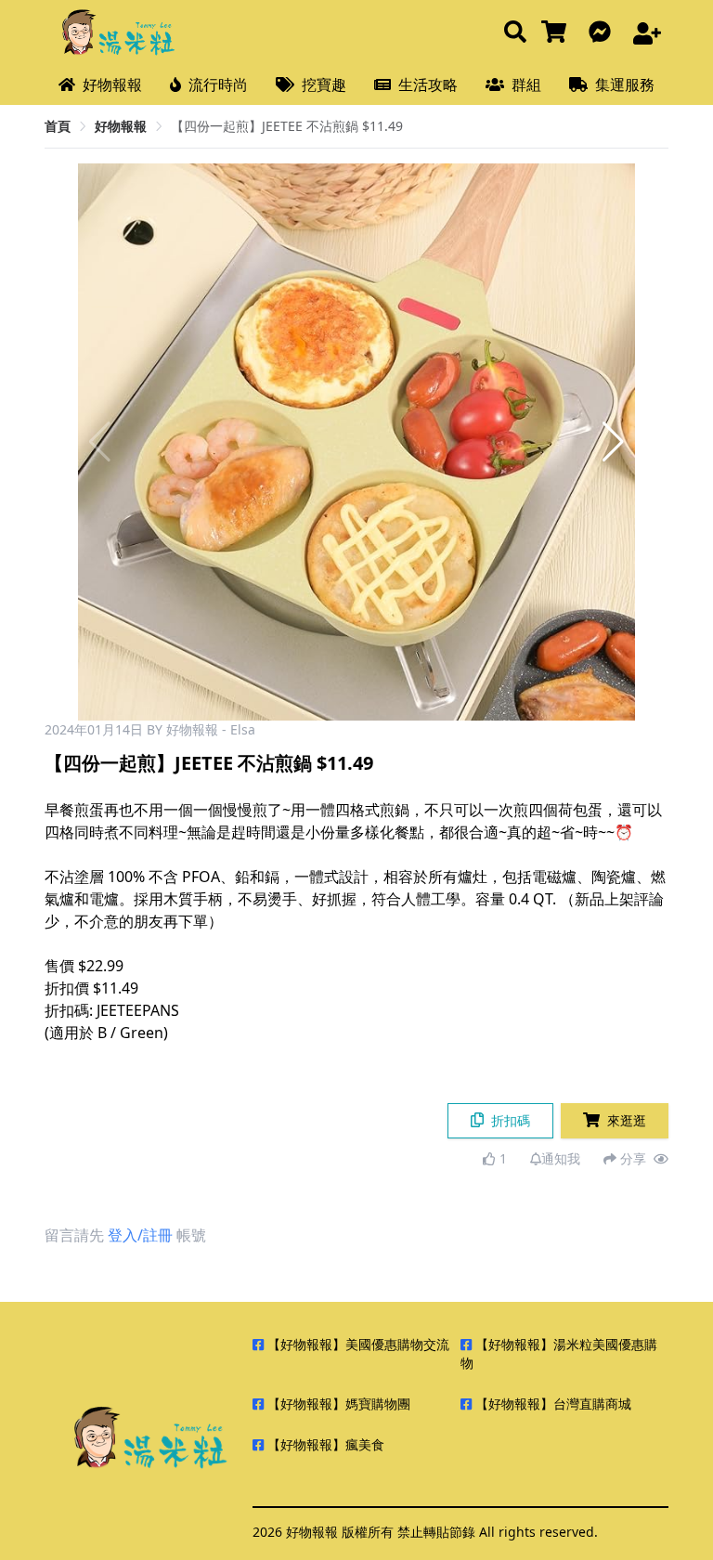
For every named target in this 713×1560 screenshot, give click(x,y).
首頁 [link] (58, 126)
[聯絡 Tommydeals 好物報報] (603, 33)
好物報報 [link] (121, 126)
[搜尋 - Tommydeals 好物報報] (515, 33)
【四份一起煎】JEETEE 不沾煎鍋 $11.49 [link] (287, 126)
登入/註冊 (140, 1235)
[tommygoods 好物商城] (557, 33)
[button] (613, 442)
